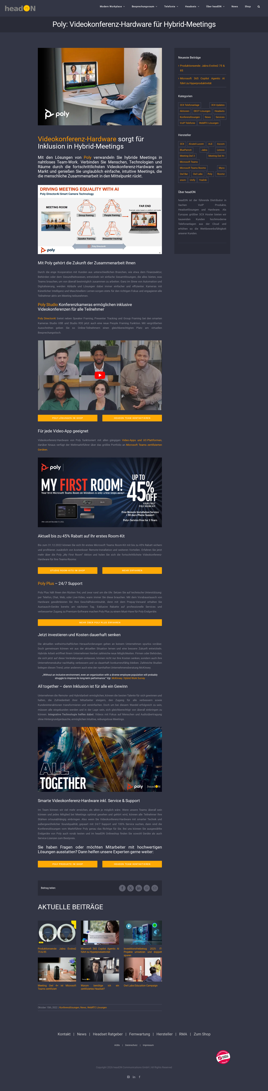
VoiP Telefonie (187, 123)
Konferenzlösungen (69, 1007)
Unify (192, 180)
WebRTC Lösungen (97, 1007)
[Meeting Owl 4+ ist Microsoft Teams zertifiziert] (57, 969)
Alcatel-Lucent (196, 144)
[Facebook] (122, 888)
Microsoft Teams (189, 162)
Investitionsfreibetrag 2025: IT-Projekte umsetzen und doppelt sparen (143, 952)
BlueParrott (186, 150)
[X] (130, 888)
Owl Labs (198, 174)
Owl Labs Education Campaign (141, 985)
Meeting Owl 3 (187, 155)
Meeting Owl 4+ (216, 155)
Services (220, 117)
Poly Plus (46, 583)
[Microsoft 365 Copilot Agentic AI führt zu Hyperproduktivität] (100, 933)
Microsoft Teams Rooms (193, 168)
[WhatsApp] (147, 888)
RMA (183, 1034)
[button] (258, 6)
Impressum (148, 1045)
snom (183, 180)
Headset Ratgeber (108, 1034)
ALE (210, 144)
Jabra (204, 150)
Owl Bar (184, 174)
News (83, 1007)
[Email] (155, 888)
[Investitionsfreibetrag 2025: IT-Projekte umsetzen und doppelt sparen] (143, 933)
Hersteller (164, 1034)
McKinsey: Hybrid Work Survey (128, 678)
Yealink (203, 180)
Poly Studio (48, 304)
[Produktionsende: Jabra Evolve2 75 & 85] (57, 933)
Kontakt (64, 1034)
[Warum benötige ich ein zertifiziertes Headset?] (100, 969)
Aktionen (184, 111)
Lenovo (221, 150)
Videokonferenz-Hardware (77, 139)
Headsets (220, 111)
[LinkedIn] (139, 888)
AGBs (117, 1045)
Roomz (221, 174)
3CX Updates (218, 105)
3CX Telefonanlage (189, 105)
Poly (87, 157)
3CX (182, 144)
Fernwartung (139, 1034)
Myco (222, 168)
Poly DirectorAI (47, 318)
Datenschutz (131, 1045)
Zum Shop (202, 1034)
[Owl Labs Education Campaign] (143, 969)
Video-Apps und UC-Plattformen (141, 440)
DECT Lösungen (202, 111)
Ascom (221, 144)
